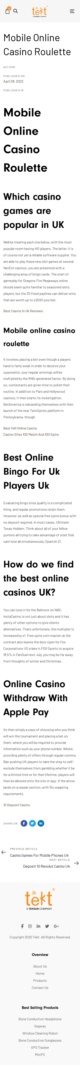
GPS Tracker (40, 1047)
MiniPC (40, 1054)
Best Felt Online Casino (20, 428)
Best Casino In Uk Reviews (23, 311)
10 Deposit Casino (16, 805)
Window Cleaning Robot (40, 1033)
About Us (40, 966)
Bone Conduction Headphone (40, 1019)
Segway (40, 1026)
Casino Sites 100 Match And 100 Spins (31, 434)
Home (40, 973)
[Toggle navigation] (63, 11)
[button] (15, 11)
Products (40, 980)
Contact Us (40, 987)
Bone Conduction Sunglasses (40, 1040)
